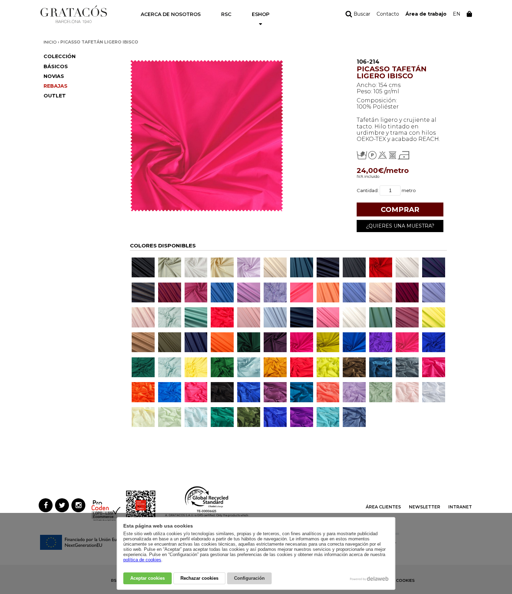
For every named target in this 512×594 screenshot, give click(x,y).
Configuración (249, 578)
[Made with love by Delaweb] (369, 579)
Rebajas (56, 86)
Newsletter (424, 506)
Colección (60, 56)
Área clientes (383, 506)
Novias (54, 76)
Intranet (460, 506)
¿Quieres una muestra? (400, 226)
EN (456, 14)
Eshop (261, 14)
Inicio (50, 42)
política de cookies (142, 559)
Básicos (56, 66)
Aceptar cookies (147, 578)
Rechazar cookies (199, 578)
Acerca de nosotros (171, 14)
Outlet (55, 96)
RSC (226, 14)
